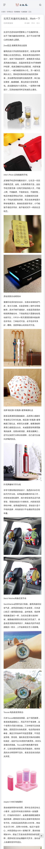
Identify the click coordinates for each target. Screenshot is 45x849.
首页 (4, 12)
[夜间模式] (41, 835)
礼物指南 (24, 12)
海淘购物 (17, 12)
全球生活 (10, 12)
